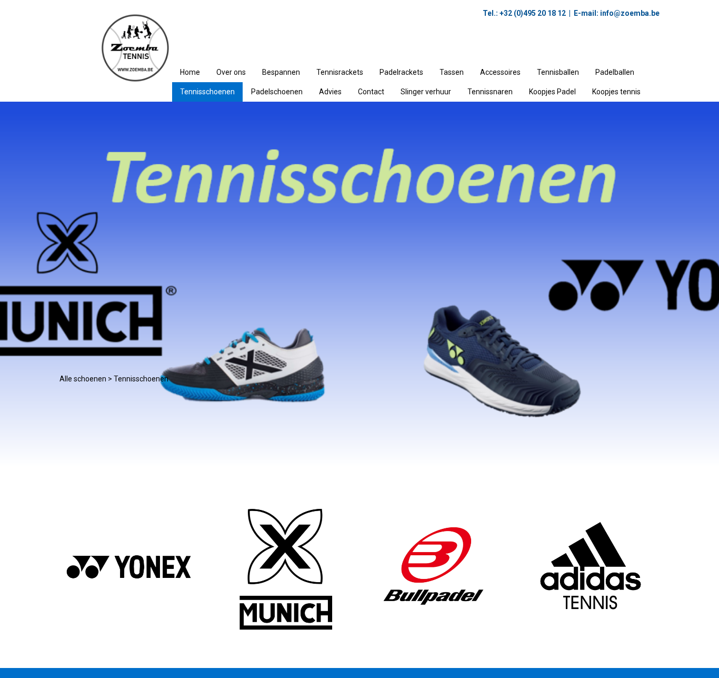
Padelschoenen (277, 91)
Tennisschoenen (207, 91)
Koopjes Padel (552, 91)
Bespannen (281, 72)
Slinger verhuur (426, 91)
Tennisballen (558, 72)
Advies (330, 91)
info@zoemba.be (629, 13)
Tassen (452, 72)
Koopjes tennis (616, 91)
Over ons (231, 72)
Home (190, 72)
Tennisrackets (339, 72)
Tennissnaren (490, 91)
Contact (371, 91)
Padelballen (614, 72)
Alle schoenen (82, 379)
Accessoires (500, 72)
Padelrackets (401, 72)
